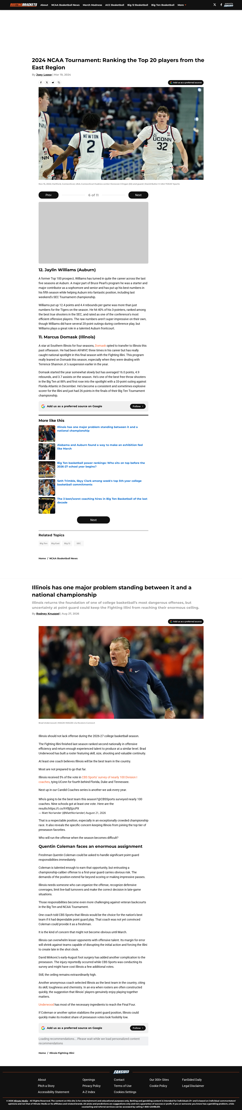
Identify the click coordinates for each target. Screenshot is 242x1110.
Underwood (46, 1004)
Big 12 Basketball (137, 4)
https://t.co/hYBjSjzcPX (63, 808)
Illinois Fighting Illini (61, 1053)
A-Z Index (88, 1092)
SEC (79, 543)
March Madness (92, 4)
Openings (88, 1079)
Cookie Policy (158, 1086)
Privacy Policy (91, 1086)
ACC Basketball (114, 4)
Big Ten (43, 543)
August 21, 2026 (96, 813)
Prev (49, 195)
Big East (55, 543)
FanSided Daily (192, 1079)
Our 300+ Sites (159, 1079)
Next (138, 195)
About (44, 4)
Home (42, 558)
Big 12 (67, 543)
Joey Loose (44, 74)
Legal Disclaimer (193, 1086)
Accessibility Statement (53, 1092)
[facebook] (221, 4)
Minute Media (21, 1101)
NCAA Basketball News (65, 4)
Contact (119, 1079)
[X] (214, 4)
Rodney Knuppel (48, 613)
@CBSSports (106, 799)
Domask (101, 345)
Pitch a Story (46, 1086)
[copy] (59, 82)
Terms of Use (123, 1086)
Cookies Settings (125, 1092)
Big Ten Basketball (162, 4)
